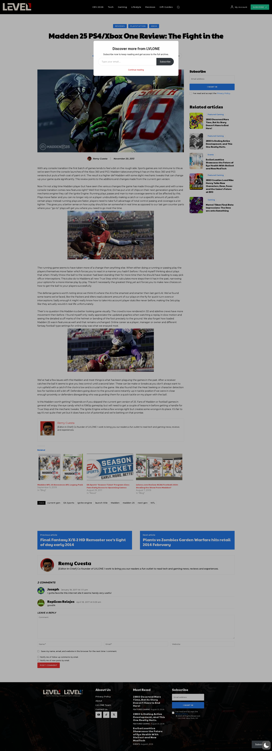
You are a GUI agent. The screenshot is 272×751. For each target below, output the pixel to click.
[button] (266, 745)
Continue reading (136, 70)
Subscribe (165, 61)
